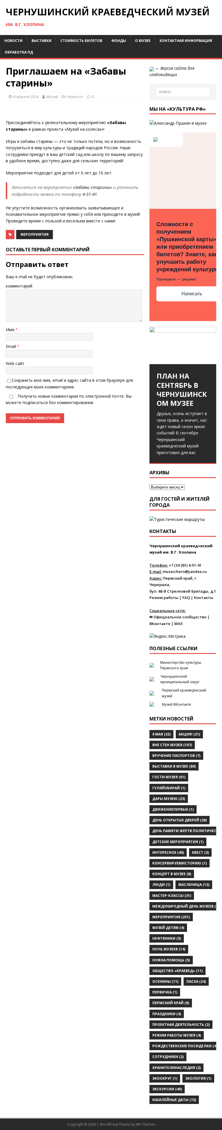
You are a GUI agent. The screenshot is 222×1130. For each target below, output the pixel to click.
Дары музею (168, 798)
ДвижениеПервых (173, 809)
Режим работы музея (176, 1035)
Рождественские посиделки (184, 1046)
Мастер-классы (171, 895)
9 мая (161, 734)
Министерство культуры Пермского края (180, 665)
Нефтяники (166, 938)
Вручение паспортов (176, 755)
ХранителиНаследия (176, 1067)
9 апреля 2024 (25, 96)
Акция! (189, 734)
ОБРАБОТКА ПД (19, 52)
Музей (52, 96)
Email (11, 346)
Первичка (164, 992)
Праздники (166, 1013)
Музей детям (168, 927)
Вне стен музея (172, 744)
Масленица (193, 884)
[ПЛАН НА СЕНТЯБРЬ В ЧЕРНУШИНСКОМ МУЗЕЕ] (182, 345)
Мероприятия (35, 234)
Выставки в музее (174, 766)
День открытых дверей (179, 820)
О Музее (143, 40)
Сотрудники (168, 1056)
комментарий (19, 286)
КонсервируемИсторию (179, 863)
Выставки (41, 40)
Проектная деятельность (181, 1024)
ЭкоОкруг (164, 1078)
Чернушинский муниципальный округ (179, 679)
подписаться (35, 402)
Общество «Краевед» (177, 970)
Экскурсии (167, 1089)
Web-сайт (15, 363)
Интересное (168, 852)
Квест (200, 852)
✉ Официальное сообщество (177, 617)
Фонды (118, 40)
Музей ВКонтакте (176, 704)
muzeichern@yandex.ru (185, 571)
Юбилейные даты (174, 1099)
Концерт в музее (171, 873)
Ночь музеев (168, 949)
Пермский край (170, 1002)
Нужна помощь (171, 960)
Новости (13, 40)
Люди (161, 884)
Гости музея (168, 777)
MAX (178, 623)
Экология (198, 1078)
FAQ (186, 597)
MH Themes (145, 1124)
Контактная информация (186, 40)
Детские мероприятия (178, 841)
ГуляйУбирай (168, 788)
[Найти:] (183, 92)
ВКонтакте (159, 623)
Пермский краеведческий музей (184, 693)
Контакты (203, 597)
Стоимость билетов (81, 40)
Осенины (165, 981)
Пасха (196, 981)
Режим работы (163, 597)
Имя (10, 329)
